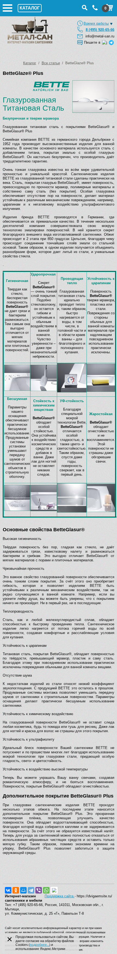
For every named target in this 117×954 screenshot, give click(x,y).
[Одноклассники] (16, 890)
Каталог (29, 63)
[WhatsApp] (46, 890)
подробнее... (39, 945)
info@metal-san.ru (99, 36)
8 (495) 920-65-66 (100, 30)
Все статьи (51, 63)
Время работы (96, 23)
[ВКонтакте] (8, 890)
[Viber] (38, 890)
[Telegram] (31, 890)
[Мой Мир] (23, 890)
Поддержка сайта (60, 896)
